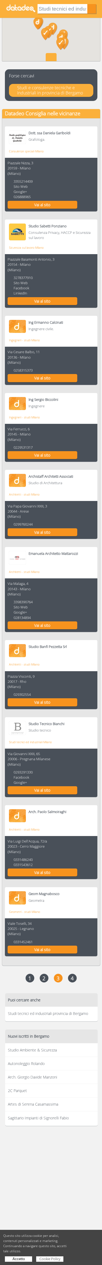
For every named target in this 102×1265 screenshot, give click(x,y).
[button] (60, 43)
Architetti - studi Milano (24, 494)
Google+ (20, 191)
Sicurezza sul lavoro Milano (26, 247)
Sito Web (21, 186)
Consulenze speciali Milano (26, 151)
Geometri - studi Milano (24, 912)
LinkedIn (20, 293)
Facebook (21, 288)
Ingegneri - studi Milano (24, 340)
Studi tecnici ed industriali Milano (30, 742)
